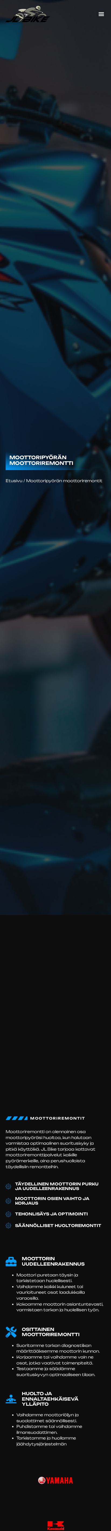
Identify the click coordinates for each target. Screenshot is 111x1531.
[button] (101, 13)
